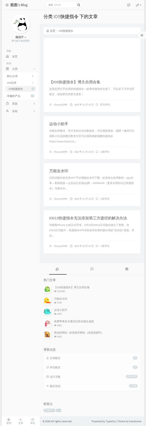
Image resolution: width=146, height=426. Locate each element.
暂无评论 (105, 104)
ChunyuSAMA (60, 104)
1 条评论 (104, 246)
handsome (135, 421)
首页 (52, 31)
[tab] (57, 269)
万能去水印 (58, 170)
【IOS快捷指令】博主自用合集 (74, 82)
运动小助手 (58, 123)
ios (58, 410)
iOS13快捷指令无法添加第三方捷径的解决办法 (88, 218)
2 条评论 (104, 151)
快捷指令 (49, 410)
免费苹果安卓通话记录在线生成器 (74, 321)
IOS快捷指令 (21, 89)
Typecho (111, 421)
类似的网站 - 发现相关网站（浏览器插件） (79, 332)
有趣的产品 (20, 96)
